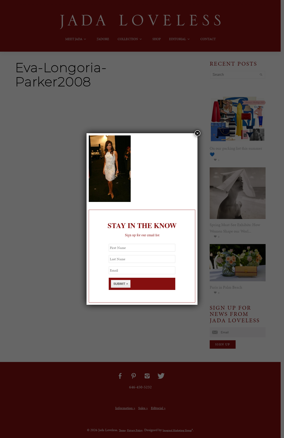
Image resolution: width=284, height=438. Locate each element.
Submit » (120, 283)
